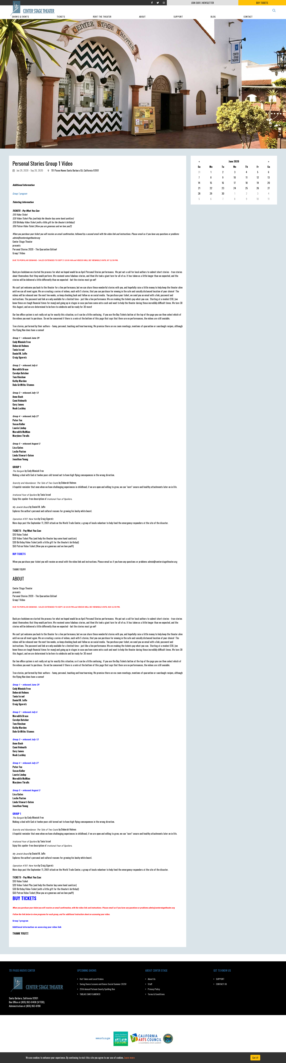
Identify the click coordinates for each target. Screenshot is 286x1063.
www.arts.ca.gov (103, 1038)
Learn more (129, 1057)
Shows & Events (20, 16)
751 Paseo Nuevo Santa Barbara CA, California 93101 (75, 170)
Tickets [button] (61, 16)
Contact (248, 16)
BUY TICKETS (262, 3)
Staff (150, 984)
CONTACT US (221, 984)
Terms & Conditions (156, 994)
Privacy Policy (154, 989)
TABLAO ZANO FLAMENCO (90, 994)
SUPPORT (220, 979)
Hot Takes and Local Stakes (92, 979)
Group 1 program (20, 193)
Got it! (255, 1057)
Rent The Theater (102, 16)
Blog (213, 16)
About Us (151, 979)
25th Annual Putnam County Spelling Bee (97, 989)
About (142, 16)
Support (178, 16)
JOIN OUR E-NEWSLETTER (202, 3)
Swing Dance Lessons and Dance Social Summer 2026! (103, 984)
